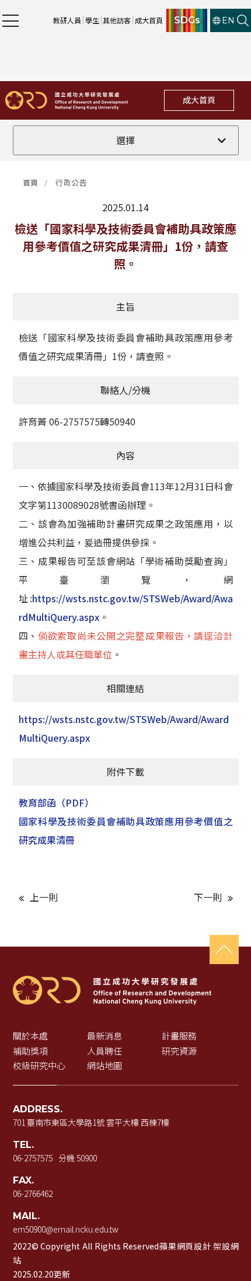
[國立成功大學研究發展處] (66, 100)
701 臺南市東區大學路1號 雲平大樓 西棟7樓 (91, 1122)
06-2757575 (33, 1158)
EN (228, 20)
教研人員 (67, 20)
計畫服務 (179, 1035)
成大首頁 (149, 20)
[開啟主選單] (10, 20)
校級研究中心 (39, 1065)
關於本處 (30, 1035)
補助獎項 (30, 1051)
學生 (92, 20)
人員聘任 (104, 1051)
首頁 (31, 182)
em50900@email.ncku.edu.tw (65, 1229)
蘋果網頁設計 (185, 1246)
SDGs (187, 20)
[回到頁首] (224, 949)
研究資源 (179, 1051)
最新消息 (104, 1035)
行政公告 (71, 182)
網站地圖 (104, 1065)
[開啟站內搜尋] (243, 20)
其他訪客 (117, 20)
